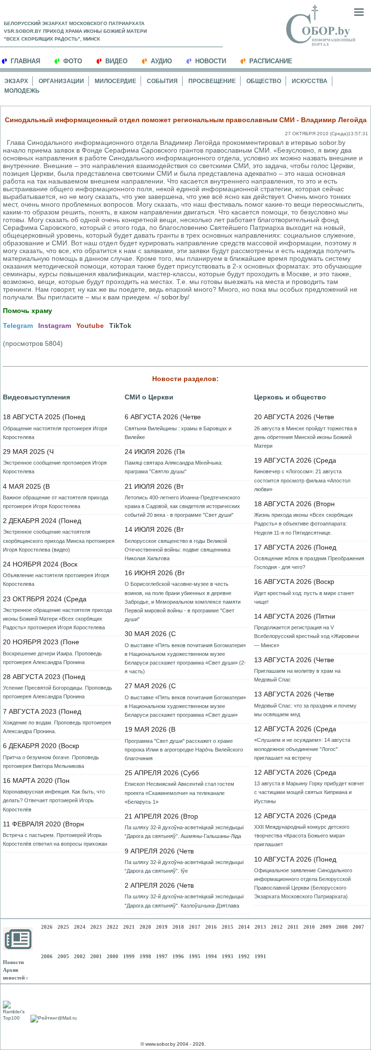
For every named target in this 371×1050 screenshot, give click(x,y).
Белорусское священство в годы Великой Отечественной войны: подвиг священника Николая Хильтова (177, 549)
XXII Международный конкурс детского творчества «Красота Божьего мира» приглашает (301, 835)
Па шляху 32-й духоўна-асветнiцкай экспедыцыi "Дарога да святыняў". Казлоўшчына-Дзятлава (184, 901)
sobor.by (174, 297)
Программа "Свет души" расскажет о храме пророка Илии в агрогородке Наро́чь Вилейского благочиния (184, 749)
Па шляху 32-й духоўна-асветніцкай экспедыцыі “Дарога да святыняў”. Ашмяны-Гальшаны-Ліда (184, 831)
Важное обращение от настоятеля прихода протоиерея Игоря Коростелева (55, 502)
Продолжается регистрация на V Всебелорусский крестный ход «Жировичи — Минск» (306, 636)
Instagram (54, 325)
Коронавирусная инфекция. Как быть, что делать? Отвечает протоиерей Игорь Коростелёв (54, 800)
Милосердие (115, 81)
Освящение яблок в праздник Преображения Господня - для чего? (309, 562)
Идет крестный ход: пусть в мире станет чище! (304, 597)
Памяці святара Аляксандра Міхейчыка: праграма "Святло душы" (174, 467)
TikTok (120, 325)
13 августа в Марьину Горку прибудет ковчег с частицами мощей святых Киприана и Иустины (309, 792)
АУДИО (161, 61)
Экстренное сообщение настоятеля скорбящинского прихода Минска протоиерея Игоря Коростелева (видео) (58, 540)
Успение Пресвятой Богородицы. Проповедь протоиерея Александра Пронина (57, 692)
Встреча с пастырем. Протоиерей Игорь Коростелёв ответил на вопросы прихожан (55, 839)
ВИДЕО (116, 61)
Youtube (90, 325)
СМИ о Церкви (149, 397)
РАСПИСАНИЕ (270, 61)
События (162, 81)
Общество (263, 81)
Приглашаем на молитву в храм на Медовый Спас (297, 675)
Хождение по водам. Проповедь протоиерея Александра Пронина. (57, 727)
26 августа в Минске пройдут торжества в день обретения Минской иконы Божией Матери (305, 437)
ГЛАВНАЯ (25, 61)
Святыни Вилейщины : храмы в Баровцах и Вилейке (178, 433)
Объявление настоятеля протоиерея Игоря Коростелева (56, 579)
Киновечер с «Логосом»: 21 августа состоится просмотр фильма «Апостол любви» (302, 480)
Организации (61, 81)
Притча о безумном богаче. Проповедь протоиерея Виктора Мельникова (51, 761)
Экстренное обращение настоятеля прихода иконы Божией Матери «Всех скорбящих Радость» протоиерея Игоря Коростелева (57, 618)
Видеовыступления (36, 397)
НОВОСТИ (210, 61)
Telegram (18, 325)
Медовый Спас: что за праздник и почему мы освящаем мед (305, 710)
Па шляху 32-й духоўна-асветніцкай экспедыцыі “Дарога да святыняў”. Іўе (184, 866)
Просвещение (212, 81)
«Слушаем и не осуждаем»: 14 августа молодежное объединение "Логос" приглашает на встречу (302, 748)
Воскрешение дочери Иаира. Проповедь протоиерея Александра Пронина (52, 658)
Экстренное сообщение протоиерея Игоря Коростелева (55, 467)
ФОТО (72, 61)
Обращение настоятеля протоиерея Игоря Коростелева (55, 433)
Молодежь (22, 90)
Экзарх (16, 81)
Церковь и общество (290, 397)
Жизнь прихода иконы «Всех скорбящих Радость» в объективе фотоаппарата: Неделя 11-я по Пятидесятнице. (303, 523)
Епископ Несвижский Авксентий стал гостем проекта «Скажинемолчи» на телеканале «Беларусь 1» (179, 792)
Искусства (310, 81)
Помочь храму (27, 310)
